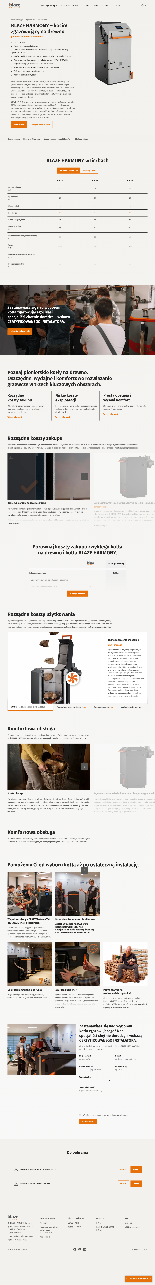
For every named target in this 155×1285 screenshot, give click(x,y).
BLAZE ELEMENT (74, 1227)
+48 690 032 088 (16, 1233)
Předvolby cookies (140, 1249)
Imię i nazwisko (85, 1056)
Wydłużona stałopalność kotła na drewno (29, 707)
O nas (86, 5)
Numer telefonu (86, 1066)
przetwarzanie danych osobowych (113, 1115)
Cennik (105, 5)
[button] (144, 5)
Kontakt (118, 5)
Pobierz (136, 1169)
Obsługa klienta (81, 139)
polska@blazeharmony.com (22, 1236)
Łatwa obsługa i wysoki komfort (57, 139)
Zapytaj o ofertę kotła (41, 124)
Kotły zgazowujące (49, 5)
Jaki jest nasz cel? (132, 1227)
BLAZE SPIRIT (73, 1223)
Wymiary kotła (89, 170)
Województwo (85, 1077)
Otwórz (123, 1169)
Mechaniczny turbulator (131, 707)
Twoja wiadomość (87, 1087)
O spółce (128, 1223)
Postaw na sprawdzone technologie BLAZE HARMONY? (49, 1230)
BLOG (95, 5)
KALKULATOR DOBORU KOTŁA (138, 1279)
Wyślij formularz (88, 1121)
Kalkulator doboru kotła (20, 331)
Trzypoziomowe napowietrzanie (70, 707)
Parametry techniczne (69, 170)
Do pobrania (44, 1237)
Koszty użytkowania (31, 139)
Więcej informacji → (16, 417)
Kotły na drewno (30, 20)
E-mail (118, 1056)
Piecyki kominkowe (69, 5)
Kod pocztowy (121, 1066)
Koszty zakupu (13, 139)
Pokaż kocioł (19, 124)
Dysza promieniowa (102, 707)
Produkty (43, 1223)
